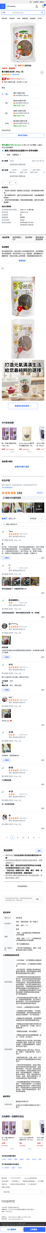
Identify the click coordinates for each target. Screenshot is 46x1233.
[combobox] (36, 518)
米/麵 (18, 18)
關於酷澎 (4, 1177)
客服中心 (42, 2)
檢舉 (37, 899)
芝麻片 (13, 1168)
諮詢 (39, 851)
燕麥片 (10, 1159)
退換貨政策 (5, 1181)
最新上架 (12, 519)
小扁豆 (28, 1159)
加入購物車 (11, 1229)
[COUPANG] (8, 1202)
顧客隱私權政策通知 (29, 1181)
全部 (3, 12)
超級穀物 (33, 18)
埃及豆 (34, 1159)
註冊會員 (35, 2)
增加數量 (3, 182)
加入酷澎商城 (32, 1184)
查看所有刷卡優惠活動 (17, 164)
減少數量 (15, 182)
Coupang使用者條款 (30, 1177)
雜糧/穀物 (25, 18)
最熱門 (4, 519)
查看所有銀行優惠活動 (17, 176)
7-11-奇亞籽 (5, 1168)
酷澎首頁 (4, 18)
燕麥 (40, 1159)
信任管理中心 (16, 1181)
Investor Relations (15, 1177)
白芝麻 (20, 1168)
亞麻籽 (22, 1159)
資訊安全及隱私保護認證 (17, 1184)
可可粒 (4, 1159)
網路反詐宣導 (6, 1187)
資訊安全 (4, 1184)
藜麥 (16, 1159)
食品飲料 (12, 18)
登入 (31, 2)
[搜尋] (42, 12)
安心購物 (41, 1181)
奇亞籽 (40, 18)
